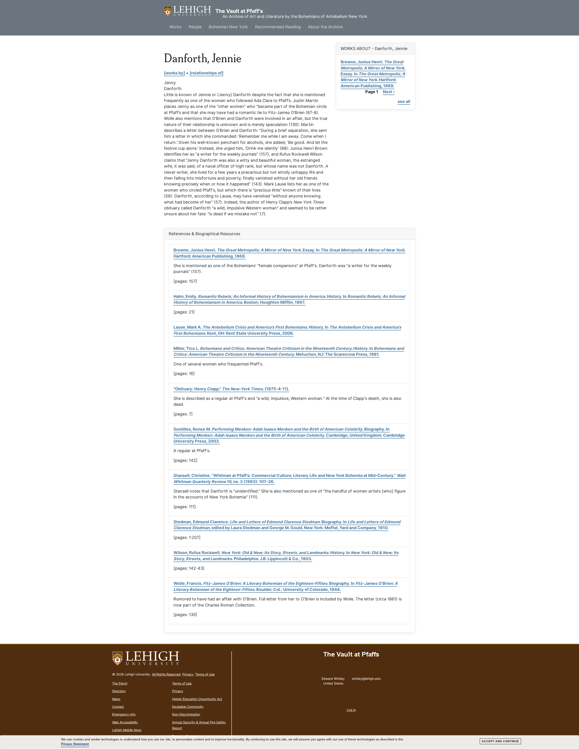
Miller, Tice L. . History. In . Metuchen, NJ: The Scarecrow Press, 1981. (288, 351)
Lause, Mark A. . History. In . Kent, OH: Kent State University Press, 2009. (287, 330)
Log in (351, 710)
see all (404, 101)
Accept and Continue (500, 741)
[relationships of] (206, 73)
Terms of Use (205, 674)
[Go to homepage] (170, 658)
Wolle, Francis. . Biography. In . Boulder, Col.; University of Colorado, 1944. (285, 586)
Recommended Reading (278, 27)
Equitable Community (188, 706)
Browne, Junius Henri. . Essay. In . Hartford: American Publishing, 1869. (373, 74)
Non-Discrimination (186, 714)
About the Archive (325, 27)
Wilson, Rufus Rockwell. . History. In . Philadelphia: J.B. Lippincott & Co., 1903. (286, 555)
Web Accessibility (125, 722)
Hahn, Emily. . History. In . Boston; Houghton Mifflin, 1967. (289, 299)
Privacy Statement (75, 744)
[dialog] (289, 742)
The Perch (119, 683)
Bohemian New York (228, 27)
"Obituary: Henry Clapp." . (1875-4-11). (231, 389)
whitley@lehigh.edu (366, 677)
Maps (116, 699)
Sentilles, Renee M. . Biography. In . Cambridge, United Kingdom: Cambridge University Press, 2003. (289, 435)
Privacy (187, 674)
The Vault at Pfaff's (189, 11)
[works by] (174, 73)
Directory (119, 691)
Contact (118, 706)
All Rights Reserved (166, 674)
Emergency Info (123, 714)
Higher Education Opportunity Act (197, 699)
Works (175, 27)
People (195, 27)
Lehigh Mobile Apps (126, 730)
